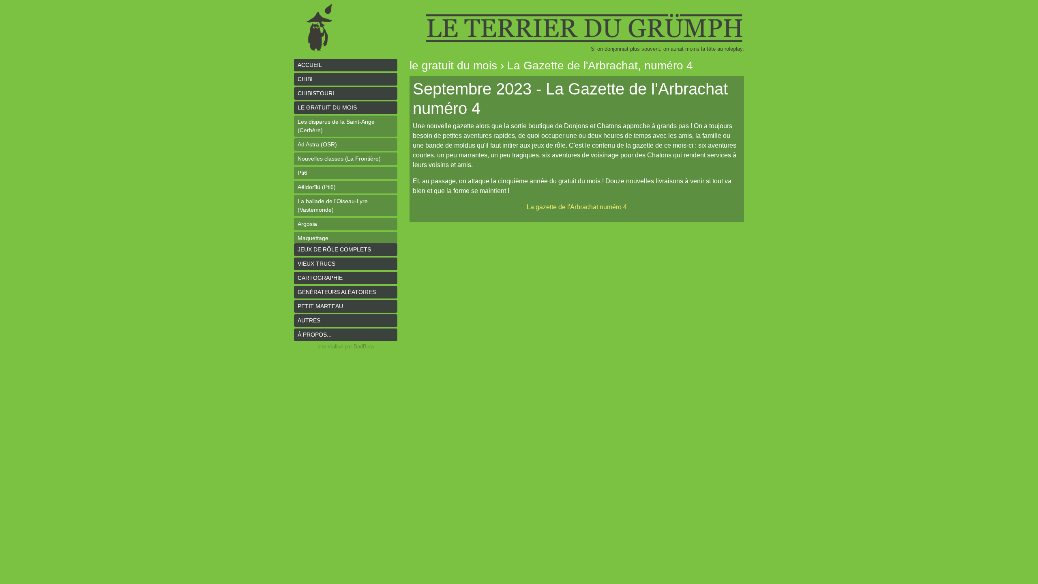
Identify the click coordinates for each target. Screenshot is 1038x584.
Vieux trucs (316, 263)
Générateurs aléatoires (337, 292)
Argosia (307, 224)
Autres (309, 320)
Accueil (310, 65)
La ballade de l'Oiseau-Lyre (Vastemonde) (333, 205)
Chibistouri (316, 93)
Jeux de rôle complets (334, 249)
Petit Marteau (320, 306)
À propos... (315, 334)
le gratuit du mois (327, 107)
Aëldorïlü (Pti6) (317, 187)
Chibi (305, 79)
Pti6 (302, 173)
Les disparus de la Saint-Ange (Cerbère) (336, 125)
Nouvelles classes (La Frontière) (339, 158)
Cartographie (320, 278)
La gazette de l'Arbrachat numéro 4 (577, 207)
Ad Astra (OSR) (317, 144)
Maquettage (313, 238)
